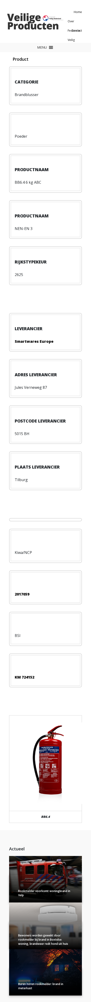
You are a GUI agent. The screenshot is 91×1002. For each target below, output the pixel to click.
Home (78, 12)
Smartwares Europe (34, 341)
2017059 (22, 594)
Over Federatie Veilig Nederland (75, 22)
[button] (42, 47)
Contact (77, 31)
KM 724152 (24, 677)
